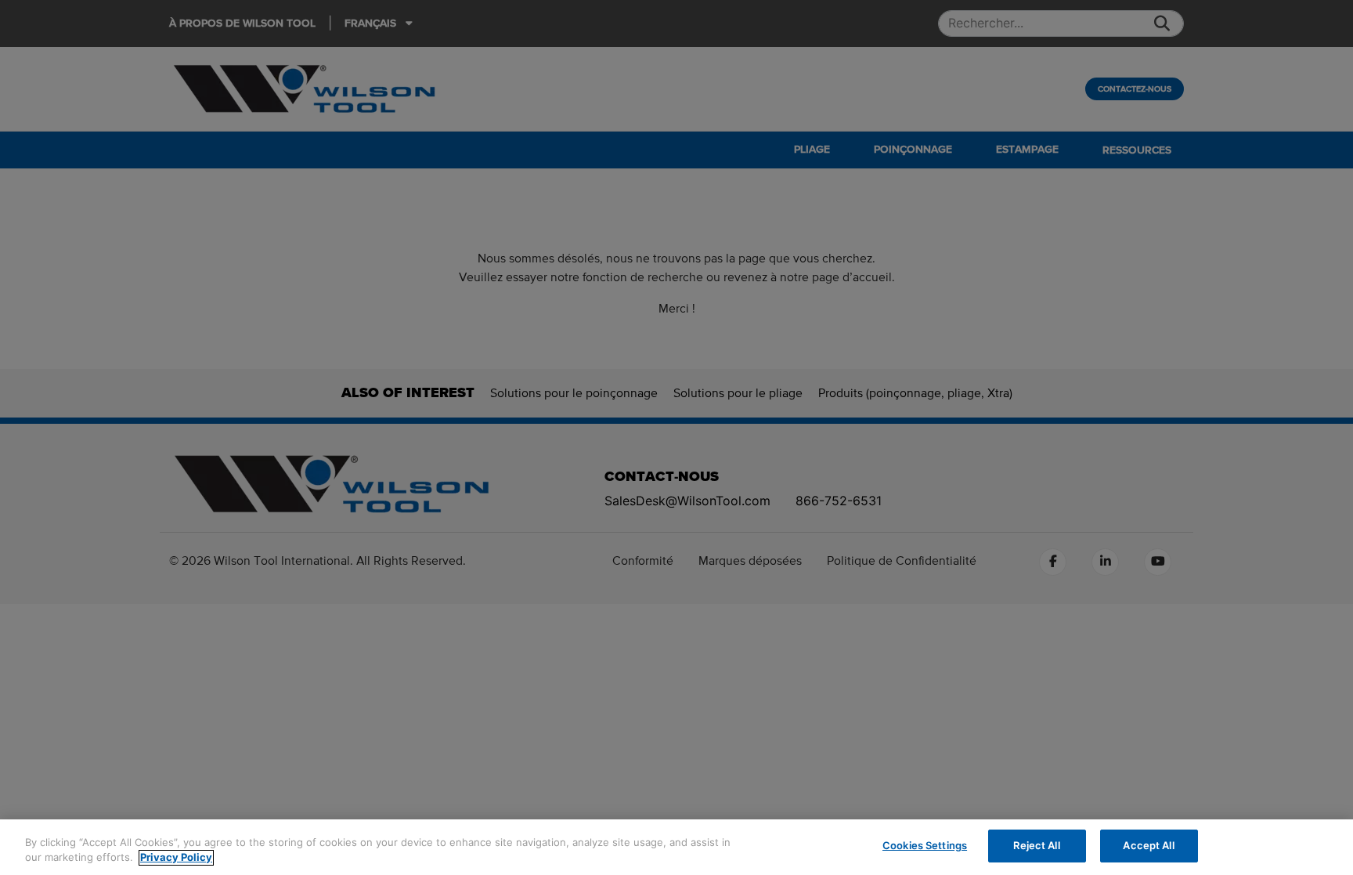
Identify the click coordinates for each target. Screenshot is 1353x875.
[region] (676, 847)
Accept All (1148, 845)
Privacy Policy (176, 857)
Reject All (1036, 845)
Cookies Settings (924, 845)
